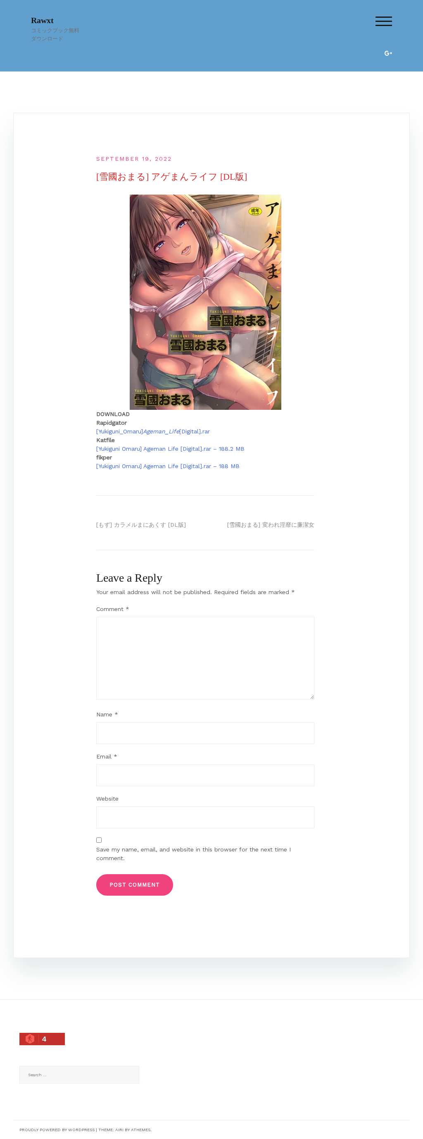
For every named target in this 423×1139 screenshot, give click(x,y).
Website (107, 798)
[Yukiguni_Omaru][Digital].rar (153, 431)
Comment (112, 609)
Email (106, 756)
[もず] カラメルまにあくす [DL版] (141, 524)
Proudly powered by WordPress (57, 1129)
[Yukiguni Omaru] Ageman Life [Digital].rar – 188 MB (168, 466)
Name (107, 714)
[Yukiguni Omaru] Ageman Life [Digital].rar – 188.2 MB (170, 448)
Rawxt (42, 20)
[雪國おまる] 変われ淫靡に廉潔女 (270, 524)
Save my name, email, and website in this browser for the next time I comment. (193, 853)
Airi (119, 1129)
